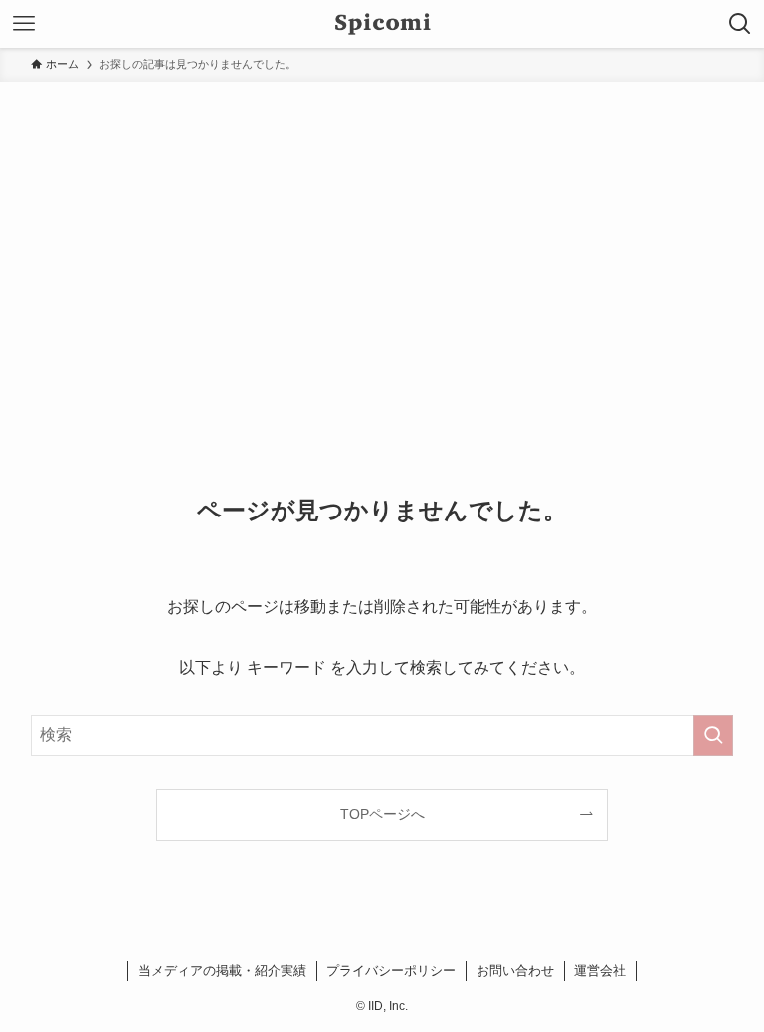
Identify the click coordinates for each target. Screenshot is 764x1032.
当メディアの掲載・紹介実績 (222, 970)
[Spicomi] (382, 24)
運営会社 (600, 970)
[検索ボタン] (740, 24)
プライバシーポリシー (391, 970)
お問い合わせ (515, 970)
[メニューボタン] (24, 24)
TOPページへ (382, 814)
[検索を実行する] (713, 735)
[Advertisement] (382, 231)
